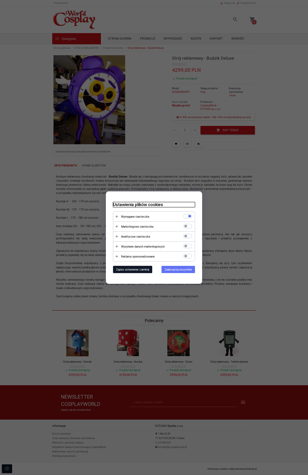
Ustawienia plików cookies (138, 204)
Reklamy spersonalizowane (138, 256)
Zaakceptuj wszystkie (178, 269)
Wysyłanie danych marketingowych (143, 246)
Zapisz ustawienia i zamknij (132, 269)
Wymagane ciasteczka (135, 216)
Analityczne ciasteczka (135, 236)
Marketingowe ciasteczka (137, 226)
